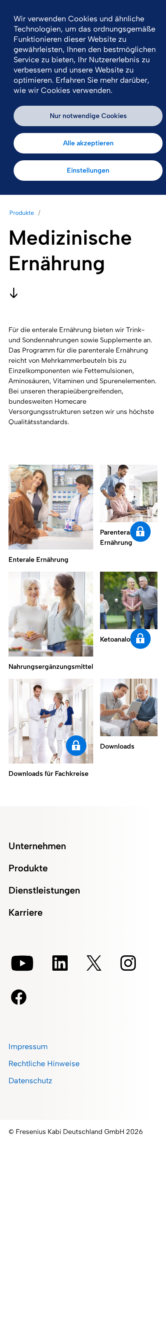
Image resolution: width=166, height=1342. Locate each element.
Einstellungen (88, 170)
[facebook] (19, 997)
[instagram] (128, 963)
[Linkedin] (60, 963)
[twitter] (94, 963)
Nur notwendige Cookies (88, 116)
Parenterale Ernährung (140, 531)
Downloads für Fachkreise (76, 745)
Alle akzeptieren (88, 143)
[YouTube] (22, 963)
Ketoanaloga (140, 638)
